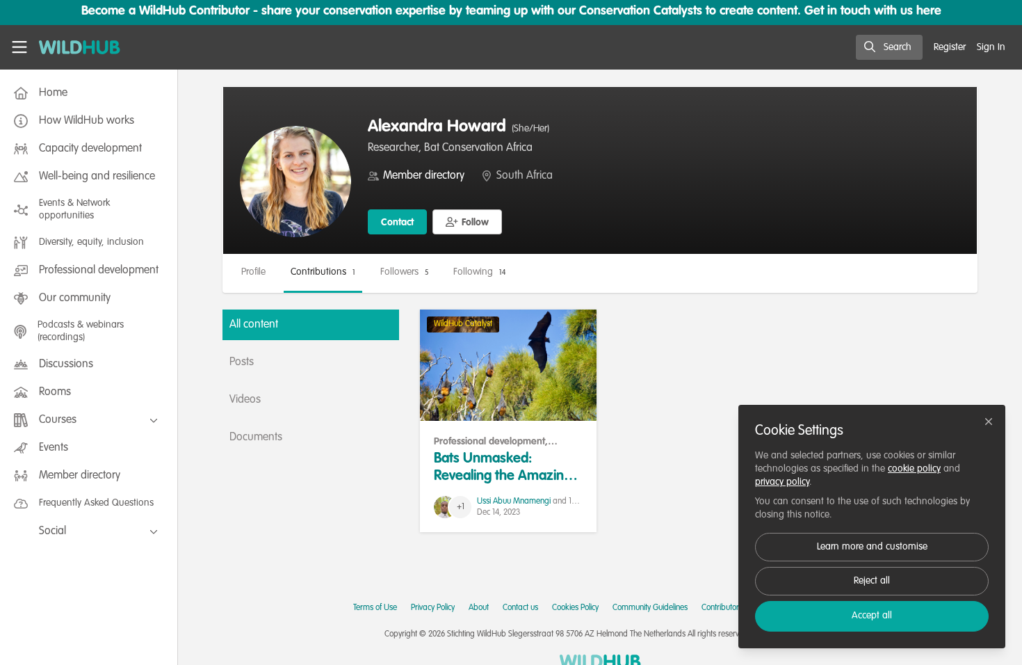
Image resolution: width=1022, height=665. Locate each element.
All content (253, 324)
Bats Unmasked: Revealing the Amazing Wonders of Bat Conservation (508, 365)
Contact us (520, 608)
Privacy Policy (433, 608)
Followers (404, 272)
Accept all (872, 615)
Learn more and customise (872, 547)
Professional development (489, 442)
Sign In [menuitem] (991, 47)
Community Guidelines (650, 608)
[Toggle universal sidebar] (19, 47)
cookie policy (914, 469)
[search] (889, 47)
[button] (467, 221)
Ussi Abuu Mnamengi (514, 501)
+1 (460, 507)
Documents (255, 437)
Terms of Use (375, 608)
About (479, 608)
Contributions (323, 272)
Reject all (872, 581)
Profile (253, 272)
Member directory (423, 176)
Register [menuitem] (950, 47)
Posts (241, 362)
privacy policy (782, 482)
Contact (397, 222)
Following (479, 272)
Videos (245, 400)
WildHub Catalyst (463, 324)
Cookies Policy (575, 608)
